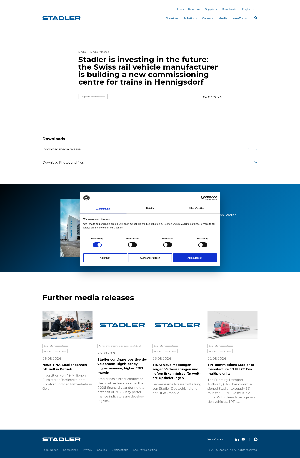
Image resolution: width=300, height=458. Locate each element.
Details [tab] (150, 208)
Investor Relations (188, 9)
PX (256, 162)
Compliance (70, 449)
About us (171, 18)
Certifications (120, 449)
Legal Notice (50, 449)
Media (222, 18)
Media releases (99, 51)
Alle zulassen (195, 257)
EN (256, 149)
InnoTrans (239, 18)
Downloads (229, 9)
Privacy (87, 449)
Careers (207, 18)
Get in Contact (215, 439)
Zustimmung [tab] (103, 208)
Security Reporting (145, 449)
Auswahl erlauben (150, 257)
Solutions (190, 18)
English (246, 9)
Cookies (102, 449)
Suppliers (211, 9)
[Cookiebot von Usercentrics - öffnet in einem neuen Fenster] (203, 198)
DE (249, 149)
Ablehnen (105, 257)
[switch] (132, 244)
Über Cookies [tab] (196, 208)
